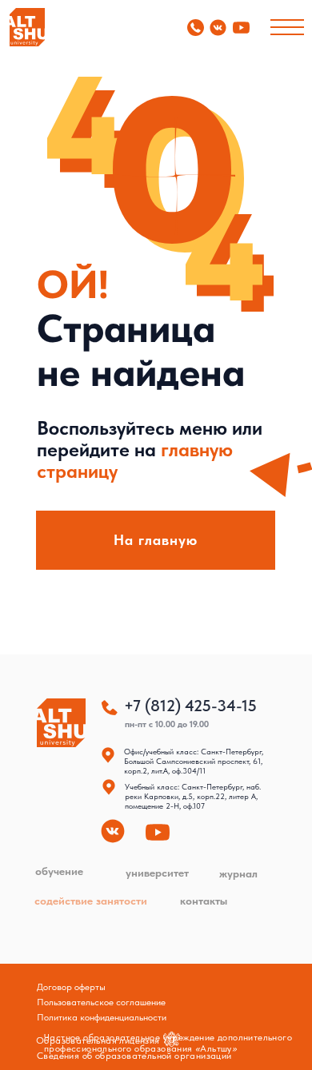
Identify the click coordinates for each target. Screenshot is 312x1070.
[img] (27, 27)
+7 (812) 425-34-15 (190, 705)
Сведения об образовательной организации (134, 1055)
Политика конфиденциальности (101, 1017)
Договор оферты (71, 986)
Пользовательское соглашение (101, 1002)
